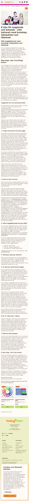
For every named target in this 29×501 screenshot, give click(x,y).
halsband (24, 208)
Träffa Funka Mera (19, 445)
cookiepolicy (6, 489)
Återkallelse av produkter (7, 447)
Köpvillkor (4, 442)
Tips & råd (7, 6)
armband (6, 209)
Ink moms (11, 433)
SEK (7, 435)
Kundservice (4, 444)
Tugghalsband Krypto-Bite (8, 234)
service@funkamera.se (15, 429)
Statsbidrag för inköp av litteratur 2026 (21, 452)
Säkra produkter (5, 448)
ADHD (3, 111)
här (22, 375)
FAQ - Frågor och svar (6, 445)
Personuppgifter (19, 447)
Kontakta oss (4, 250)
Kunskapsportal (19, 442)
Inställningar (7, 492)
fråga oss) (9, 126)
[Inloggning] (22, 2)
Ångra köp (4, 451)
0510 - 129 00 (15, 428)
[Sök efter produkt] (20, 2)
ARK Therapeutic (8, 201)
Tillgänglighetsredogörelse (21, 450)
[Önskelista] (24, 2)
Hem (2, 6)
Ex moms (5, 433)
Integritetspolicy (10, 488)
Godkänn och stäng (9, 495)
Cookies (17, 448)
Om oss (17, 444)
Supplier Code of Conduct (7, 450)
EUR (4, 435)
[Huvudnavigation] (2, 2)
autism (9, 111)
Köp (7, 406)
